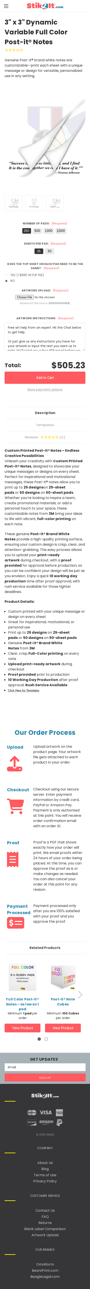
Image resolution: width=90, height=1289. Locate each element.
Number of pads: (45, 223)
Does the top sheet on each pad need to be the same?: (45, 266)
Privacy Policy (45, 1181)
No (12, 281)
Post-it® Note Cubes (63, 1002)
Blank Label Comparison (45, 1228)
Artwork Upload (45, 1235)
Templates (45, 425)
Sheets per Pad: (45, 244)
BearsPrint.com (45, 1270)
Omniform (45, 1264)
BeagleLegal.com (45, 1276)
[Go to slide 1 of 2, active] (39, 1039)
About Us (45, 1162)
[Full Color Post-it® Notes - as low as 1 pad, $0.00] (22, 982)
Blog (45, 1168)
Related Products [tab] (45, 947)
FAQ (45, 1216)
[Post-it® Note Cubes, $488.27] (63, 982)
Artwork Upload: (45, 290)
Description (45, 413)
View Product (22, 1028)
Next (80, 994)
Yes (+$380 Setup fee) (27, 275)
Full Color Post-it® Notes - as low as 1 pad (22, 1004)
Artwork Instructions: (45, 318)
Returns (45, 1222)
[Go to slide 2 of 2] (46, 1039)
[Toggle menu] (6, 6)
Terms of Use (45, 1175)
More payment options (45, 389)
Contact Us (45, 1210)
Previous (5, 994)
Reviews (44, 437)
